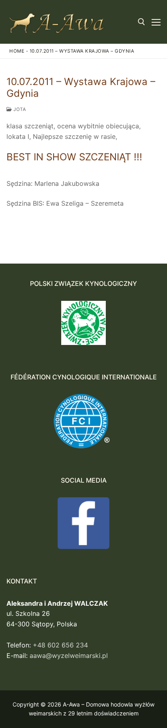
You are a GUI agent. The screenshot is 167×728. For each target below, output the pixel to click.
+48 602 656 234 (60, 645)
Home (16, 51)
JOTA (19, 109)
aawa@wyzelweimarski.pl (69, 655)
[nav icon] (156, 21)
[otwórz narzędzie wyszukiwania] (141, 22)
